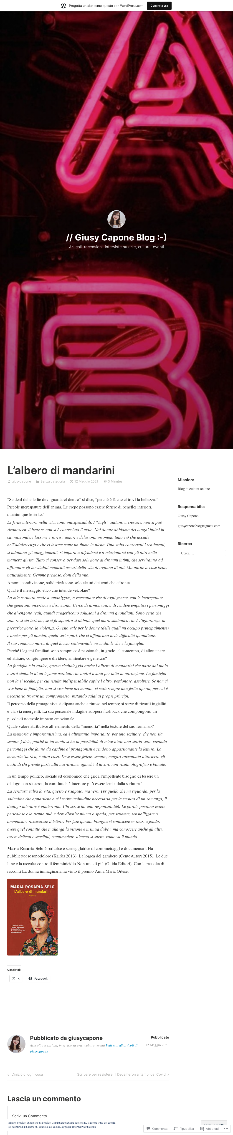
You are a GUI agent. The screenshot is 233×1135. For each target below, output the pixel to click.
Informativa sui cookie (84, 1126)
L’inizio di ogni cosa (24, 1075)
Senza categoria (53, 481)
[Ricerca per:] (202, 552)
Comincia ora (159, 5)
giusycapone (21, 481)
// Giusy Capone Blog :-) (116, 237)
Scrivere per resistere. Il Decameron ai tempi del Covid (121, 1075)
